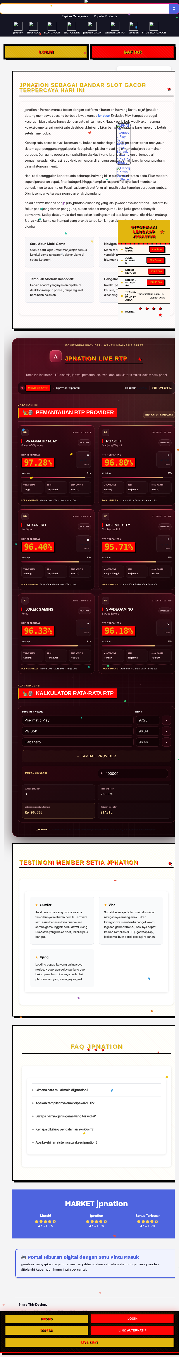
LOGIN (46, 52)
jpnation (104, 115)
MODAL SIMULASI (36, 773)
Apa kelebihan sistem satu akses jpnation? (66, 1142)
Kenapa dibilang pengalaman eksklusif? (64, 1129)
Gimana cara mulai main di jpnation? (62, 1090)
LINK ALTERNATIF (132, 1330)
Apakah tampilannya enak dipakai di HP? (65, 1103)
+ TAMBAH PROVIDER (96, 756)
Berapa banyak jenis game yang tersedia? (66, 1116)
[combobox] (85, 9)
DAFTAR (133, 52)
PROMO (47, 1319)
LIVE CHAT (89, 1342)
